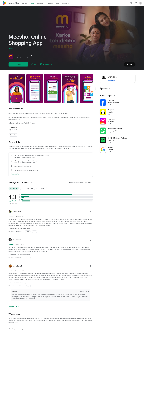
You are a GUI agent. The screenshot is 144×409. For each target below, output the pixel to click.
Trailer (129, 64)
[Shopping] (13, 134)
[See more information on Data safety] (23, 142)
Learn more (111, 80)
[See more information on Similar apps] (114, 95)
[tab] (24, 3)
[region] (36, 56)
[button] (17, 88)
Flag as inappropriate (17, 329)
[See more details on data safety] (15, 174)
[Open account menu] (140, 3)
